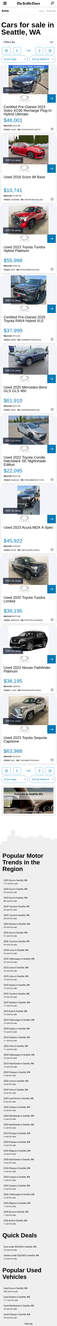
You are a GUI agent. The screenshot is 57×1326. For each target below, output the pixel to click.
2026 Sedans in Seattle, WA (17, 1109)
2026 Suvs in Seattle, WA (16, 934)
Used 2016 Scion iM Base (24, 177)
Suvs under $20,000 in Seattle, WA (20, 1248)
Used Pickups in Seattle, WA (17, 1316)
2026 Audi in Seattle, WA (15, 1222)
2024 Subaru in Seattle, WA (17, 1030)
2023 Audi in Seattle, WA (15, 1013)
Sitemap (28, 1324)
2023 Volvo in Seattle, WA (16, 1047)
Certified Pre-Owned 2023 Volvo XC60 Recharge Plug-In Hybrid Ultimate (28, 110)
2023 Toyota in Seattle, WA (16, 995)
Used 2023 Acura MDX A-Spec (28, 527)
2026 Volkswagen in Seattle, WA (19, 1196)
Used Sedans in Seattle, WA (17, 1298)
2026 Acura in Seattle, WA (16, 1213)
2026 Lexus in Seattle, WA (16, 1082)
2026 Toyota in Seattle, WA (16, 943)
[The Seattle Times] (28, 3)
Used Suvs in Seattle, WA (16, 1290)
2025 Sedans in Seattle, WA (17, 1004)
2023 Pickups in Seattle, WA (17, 1135)
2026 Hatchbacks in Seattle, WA (19, 1161)
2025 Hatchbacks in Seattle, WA (19, 1126)
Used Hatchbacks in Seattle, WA (19, 1307)
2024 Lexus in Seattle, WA (16, 951)
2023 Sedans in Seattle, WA (17, 1039)
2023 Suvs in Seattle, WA (16, 899)
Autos (5, 10)
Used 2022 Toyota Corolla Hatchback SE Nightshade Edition (25, 461)
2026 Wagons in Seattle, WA (17, 1204)
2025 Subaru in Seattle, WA (17, 986)
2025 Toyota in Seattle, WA (16, 917)
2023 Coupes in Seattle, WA (17, 1187)
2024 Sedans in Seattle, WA (17, 925)
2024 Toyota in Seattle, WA (16, 908)
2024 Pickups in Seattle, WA (17, 1074)
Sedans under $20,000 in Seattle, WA (21, 1257)
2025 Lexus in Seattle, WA (16, 978)
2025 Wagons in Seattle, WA (17, 1152)
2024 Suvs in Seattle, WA (16, 890)
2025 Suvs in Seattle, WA (16, 882)
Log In (41, 10)
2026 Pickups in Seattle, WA (17, 1170)
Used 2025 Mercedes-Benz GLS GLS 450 (25, 389)
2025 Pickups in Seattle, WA (17, 1143)
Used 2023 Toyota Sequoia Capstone (25, 739)
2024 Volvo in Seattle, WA (16, 1091)
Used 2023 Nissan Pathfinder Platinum (27, 669)
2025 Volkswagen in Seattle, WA (19, 960)
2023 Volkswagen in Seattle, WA (19, 1021)
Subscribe (51, 10)
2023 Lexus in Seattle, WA (16, 969)
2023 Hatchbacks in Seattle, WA (19, 1065)
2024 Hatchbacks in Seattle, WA (19, 1117)
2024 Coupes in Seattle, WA (17, 1178)
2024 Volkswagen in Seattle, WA (19, 1056)
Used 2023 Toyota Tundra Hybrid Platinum (24, 249)
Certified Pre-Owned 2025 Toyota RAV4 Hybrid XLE (24, 319)
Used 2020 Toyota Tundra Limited (24, 599)
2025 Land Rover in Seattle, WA (19, 1100)
